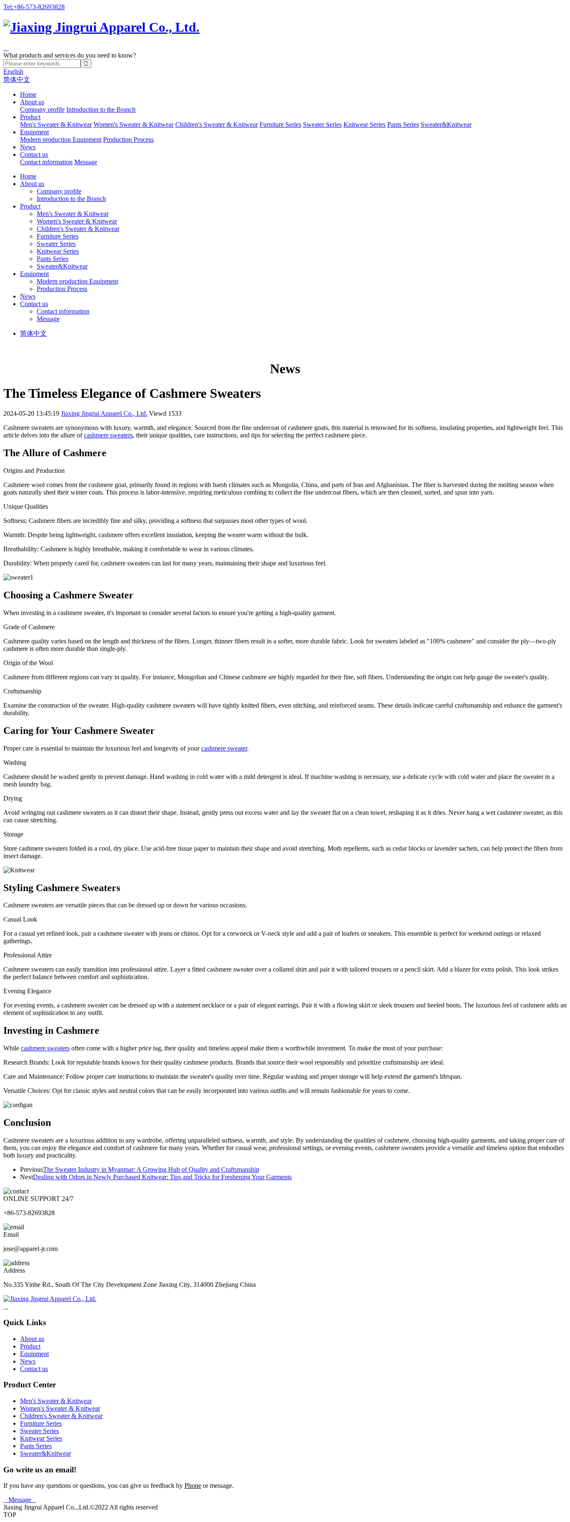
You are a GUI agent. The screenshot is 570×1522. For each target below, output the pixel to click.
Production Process (128, 139)
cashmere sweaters (108, 435)
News (27, 147)
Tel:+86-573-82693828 (34, 6)
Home (28, 94)
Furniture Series (280, 124)
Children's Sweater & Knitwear (216, 124)
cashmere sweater (224, 748)
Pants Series (403, 124)
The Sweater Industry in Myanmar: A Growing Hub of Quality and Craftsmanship (151, 1169)
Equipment (34, 132)
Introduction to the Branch (101, 109)
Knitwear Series (364, 124)
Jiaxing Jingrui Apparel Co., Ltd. (104, 413)
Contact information (46, 162)
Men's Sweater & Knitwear (56, 124)
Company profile (42, 109)
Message (85, 162)
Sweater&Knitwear (446, 124)
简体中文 (16, 79)
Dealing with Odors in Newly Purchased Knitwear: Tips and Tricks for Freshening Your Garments (162, 1176)
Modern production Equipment (60, 139)
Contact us (34, 154)
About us (32, 101)
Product (30, 117)
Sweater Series (322, 124)
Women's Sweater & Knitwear (133, 124)
